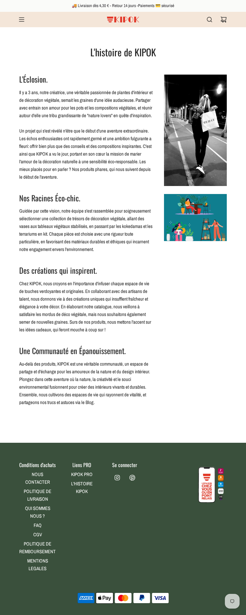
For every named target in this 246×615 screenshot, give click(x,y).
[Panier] (224, 19)
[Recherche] (209, 19)
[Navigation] (21, 19)
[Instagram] (117, 478)
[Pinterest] (132, 478)
